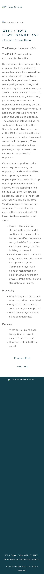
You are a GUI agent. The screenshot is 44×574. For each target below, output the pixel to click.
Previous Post (22, 358)
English (8, 40)
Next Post (22, 366)
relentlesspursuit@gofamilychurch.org (22, 559)
